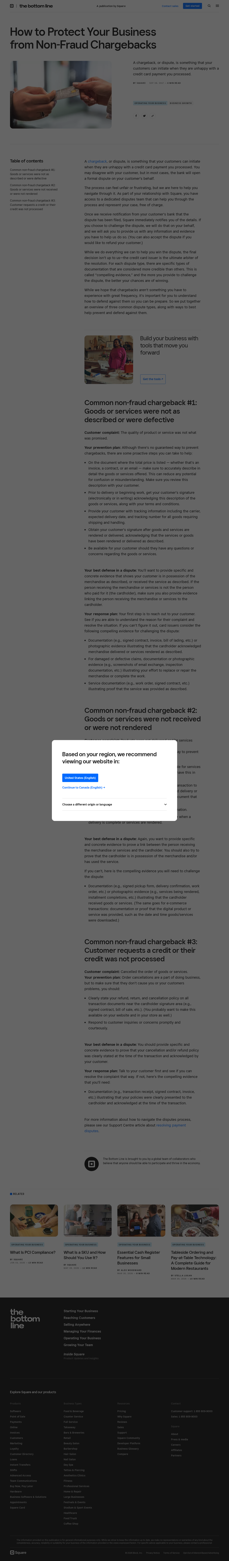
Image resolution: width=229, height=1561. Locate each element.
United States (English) (80, 778)
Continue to (83, 787)
